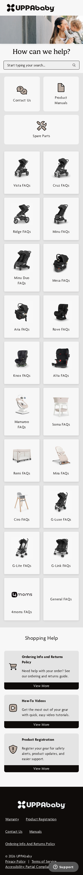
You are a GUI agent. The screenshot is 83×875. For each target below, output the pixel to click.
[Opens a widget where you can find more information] (63, 867)
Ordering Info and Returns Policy (30, 844)
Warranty (12, 819)
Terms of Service (44, 861)
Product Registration (41, 819)
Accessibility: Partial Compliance (29, 867)
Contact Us (13, 831)
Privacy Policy (15, 861)
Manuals (35, 831)
